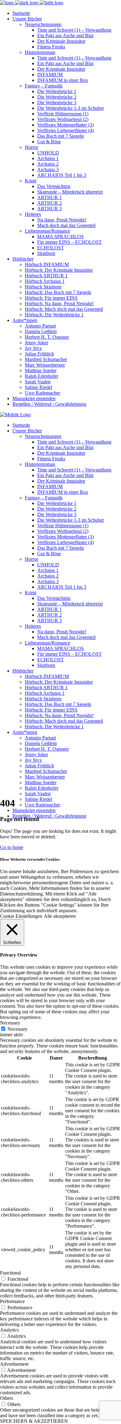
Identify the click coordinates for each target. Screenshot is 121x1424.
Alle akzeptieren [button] (60, 916)
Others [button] (6, 1398)
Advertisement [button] (14, 1364)
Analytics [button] (9, 1329)
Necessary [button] (10, 1022)
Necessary (17, 1029)
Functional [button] (10, 1272)
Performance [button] (12, 1301)
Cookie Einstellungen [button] (21, 916)
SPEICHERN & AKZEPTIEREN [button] (34, 1421)
